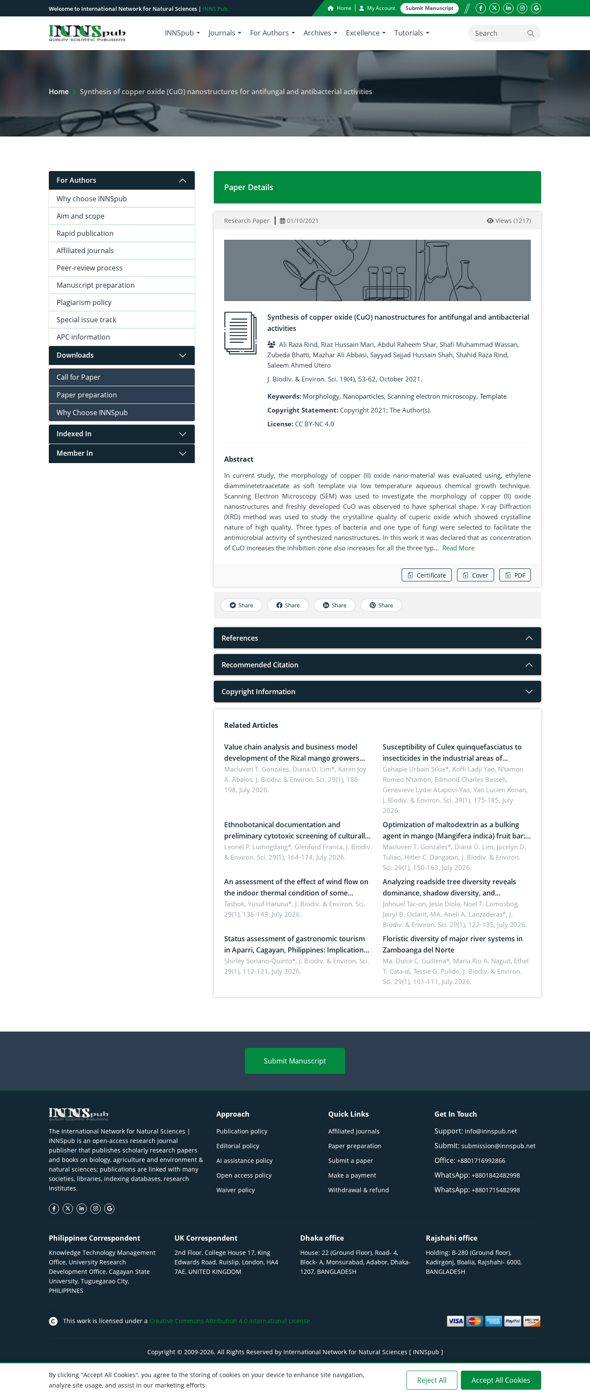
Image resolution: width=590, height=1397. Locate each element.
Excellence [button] (363, 33)
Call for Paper (79, 377)
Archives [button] (317, 33)
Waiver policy (235, 1190)
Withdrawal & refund (358, 1190)
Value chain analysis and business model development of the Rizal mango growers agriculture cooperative (291, 758)
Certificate (431, 575)
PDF (519, 575)
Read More (458, 547)
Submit (430, 8)
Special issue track (86, 319)
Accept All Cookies (501, 1380)
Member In (75, 453)
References (240, 638)
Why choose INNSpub (92, 198)
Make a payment (352, 1175)
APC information (83, 337)
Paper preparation (87, 395)
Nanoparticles (363, 396)
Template (493, 396)
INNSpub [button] (179, 33)
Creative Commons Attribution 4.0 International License (229, 1321)
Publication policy (241, 1131)
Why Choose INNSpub (92, 412)
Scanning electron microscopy (431, 396)
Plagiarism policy (84, 302)
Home (344, 8)
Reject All (432, 1380)
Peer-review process (90, 268)
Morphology (321, 396)
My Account (380, 8)
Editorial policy (237, 1146)
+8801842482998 (496, 1175)
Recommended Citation (260, 665)
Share (245, 605)
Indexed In (74, 433)
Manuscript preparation (96, 285)
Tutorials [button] (408, 33)
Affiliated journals (85, 250)
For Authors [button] (269, 33)
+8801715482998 (496, 1190)
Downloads (75, 355)
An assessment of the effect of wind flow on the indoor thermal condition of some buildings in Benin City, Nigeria (296, 893)
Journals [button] (222, 33)
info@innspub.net (491, 1131)
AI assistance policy (244, 1160)
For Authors (76, 180)
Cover (480, 575)
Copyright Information (258, 691)
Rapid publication (85, 233)
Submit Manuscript (295, 1061)
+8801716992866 (481, 1160)
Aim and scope (81, 216)
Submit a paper (350, 1160)
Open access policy (244, 1175)
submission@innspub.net (498, 1146)
